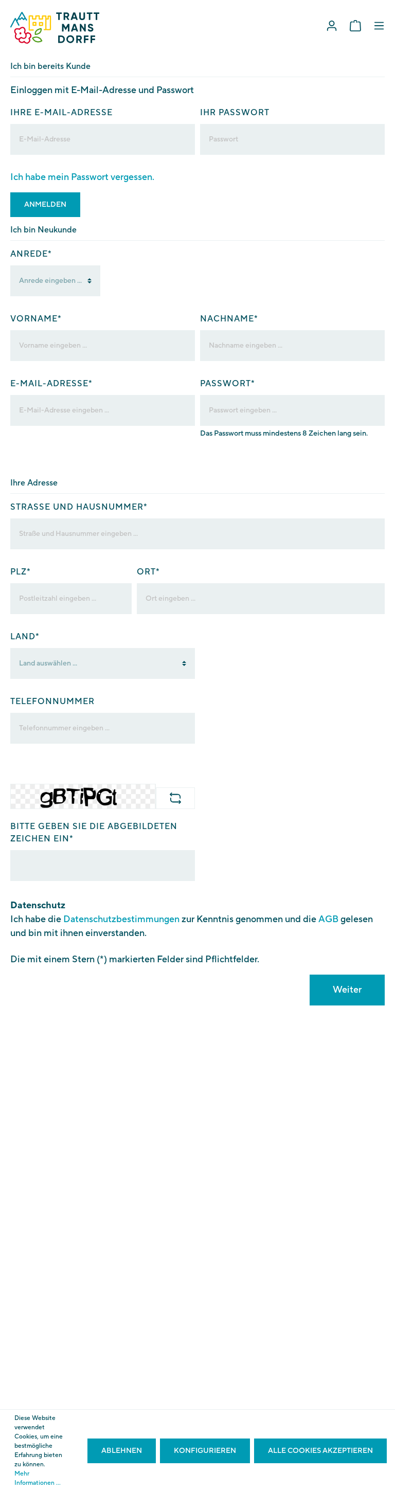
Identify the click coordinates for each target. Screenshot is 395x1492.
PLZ (20, 572)
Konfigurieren (205, 1450)
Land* (25, 637)
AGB (328, 919)
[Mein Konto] (332, 26)
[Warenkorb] (355, 26)
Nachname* (229, 319)
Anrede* (31, 254)
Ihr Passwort (235, 112)
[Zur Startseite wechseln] (54, 28)
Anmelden (45, 204)
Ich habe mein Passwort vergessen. (82, 177)
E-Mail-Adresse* (51, 384)
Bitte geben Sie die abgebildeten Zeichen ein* (93, 832)
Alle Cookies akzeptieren (320, 1450)
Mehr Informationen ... (37, 1478)
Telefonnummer (52, 701)
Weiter (347, 990)
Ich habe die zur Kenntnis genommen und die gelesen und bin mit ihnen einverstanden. (191, 926)
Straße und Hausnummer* (79, 507)
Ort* (148, 572)
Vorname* (36, 319)
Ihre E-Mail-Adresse (61, 112)
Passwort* (227, 384)
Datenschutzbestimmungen (121, 919)
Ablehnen (121, 1450)
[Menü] (379, 26)
